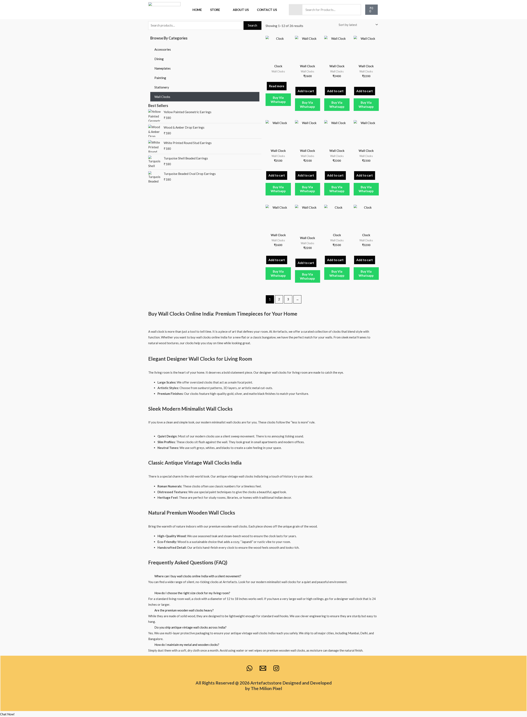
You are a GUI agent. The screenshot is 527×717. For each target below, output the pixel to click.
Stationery (161, 87)
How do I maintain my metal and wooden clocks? (186, 644)
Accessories (162, 49)
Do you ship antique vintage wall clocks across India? (190, 627)
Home (197, 10)
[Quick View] (279, 77)
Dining (159, 59)
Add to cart (306, 91)
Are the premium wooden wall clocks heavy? (184, 610)
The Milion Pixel (266, 688)
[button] (263, 576)
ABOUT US (241, 10)
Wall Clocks (162, 97)
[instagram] (277, 668)
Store (215, 10)
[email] (263, 668)
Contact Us (267, 10)
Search (252, 25)
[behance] (250, 668)
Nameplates (162, 68)
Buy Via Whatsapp (278, 99)
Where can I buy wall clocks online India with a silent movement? (197, 576)
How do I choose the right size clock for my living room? (192, 593)
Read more (276, 86)
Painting (160, 78)
